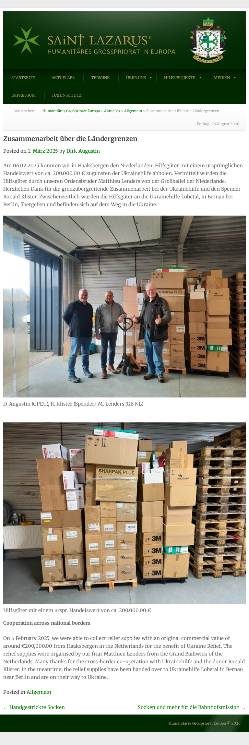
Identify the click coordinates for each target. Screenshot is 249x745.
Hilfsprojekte (180, 77)
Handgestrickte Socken (34, 707)
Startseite (23, 77)
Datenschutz (67, 95)
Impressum (23, 95)
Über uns (136, 77)
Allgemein (39, 692)
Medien (222, 77)
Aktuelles (63, 77)
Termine (100, 77)
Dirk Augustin (83, 151)
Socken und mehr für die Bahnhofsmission (192, 707)
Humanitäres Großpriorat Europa (197, 723)
